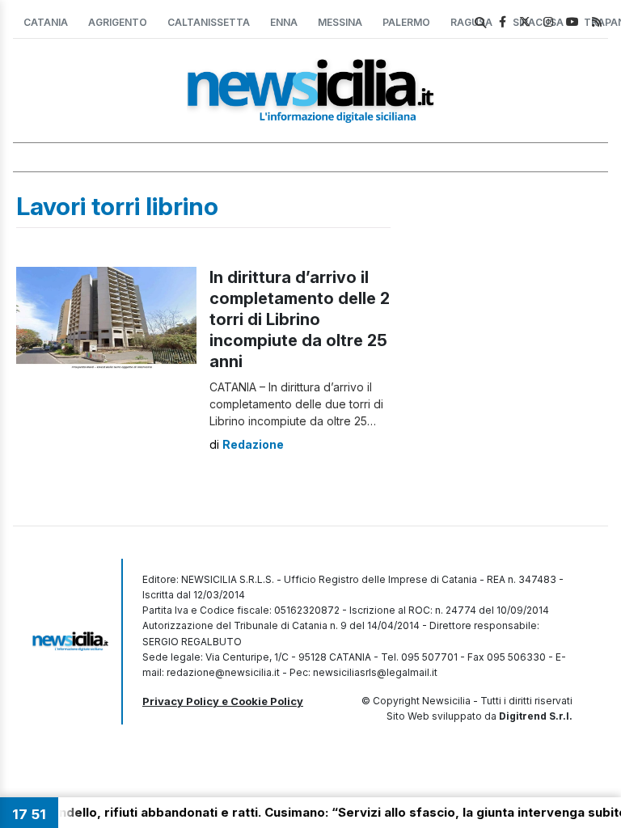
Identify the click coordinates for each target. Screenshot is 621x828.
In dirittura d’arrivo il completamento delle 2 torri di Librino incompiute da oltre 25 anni (299, 319)
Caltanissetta (208, 22)
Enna (284, 22)
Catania (45, 22)
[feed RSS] (597, 21)
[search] (480, 22)
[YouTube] (572, 21)
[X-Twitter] (524, 21)
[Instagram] (548, 21)
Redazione (253, 444)
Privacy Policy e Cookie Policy (222, 701)
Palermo (406, 22)
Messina (340, 22)
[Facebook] (502, 21)
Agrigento (117, 22)
